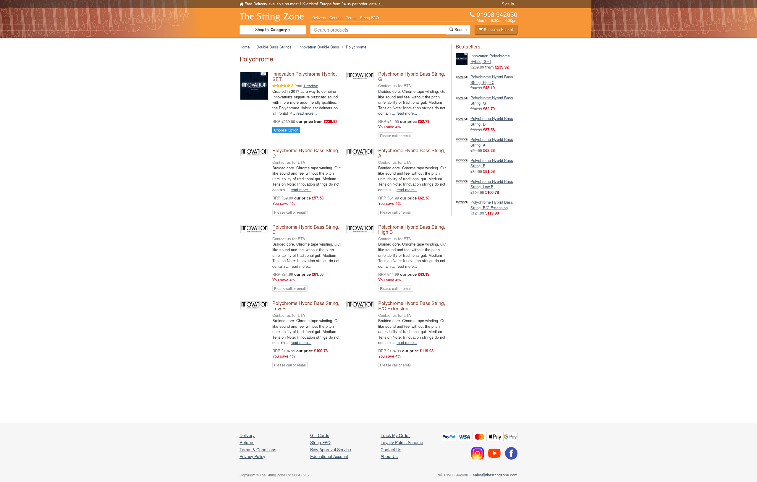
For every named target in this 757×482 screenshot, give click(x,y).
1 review (310, 85)
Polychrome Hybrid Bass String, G (411, 76)
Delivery (319, 17)
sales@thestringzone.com (495, 475)
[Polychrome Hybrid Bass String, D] (462, 118)
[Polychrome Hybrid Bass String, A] (462, 139)
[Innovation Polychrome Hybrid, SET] (462, 58)
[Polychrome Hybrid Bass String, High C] (462, 76)
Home (245, 47)
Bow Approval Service (330, 449)
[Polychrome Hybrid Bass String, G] (462, 97)
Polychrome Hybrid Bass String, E (305, 229)
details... (376, 4)
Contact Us (391, 449)
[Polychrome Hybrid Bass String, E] (462, 160)
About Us (389, 456)
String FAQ (369, 17)
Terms (351, 17)
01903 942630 (497, 14)
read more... (306, 113)
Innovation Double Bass (318, 47)
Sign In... (509, 4)
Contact (336, 17)
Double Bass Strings (274, 47)
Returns (247, 442)
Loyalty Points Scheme (402, 442)
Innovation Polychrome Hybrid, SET (304, 76)
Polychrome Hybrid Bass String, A (411, 153)
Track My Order (395, 435)
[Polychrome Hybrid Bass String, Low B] (462, 181)
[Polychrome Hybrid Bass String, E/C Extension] (462, 202)
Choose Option (286, 129)
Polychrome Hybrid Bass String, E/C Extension (411, 306)
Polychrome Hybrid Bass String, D (305, 153)
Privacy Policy (252, 456)
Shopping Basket (498, 29)
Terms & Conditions (258, 449)
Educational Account (329, 456)
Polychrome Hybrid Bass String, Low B (305, 306)
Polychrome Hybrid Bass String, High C (411, 229)
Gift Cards (319, 435)
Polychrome (356, 47)
